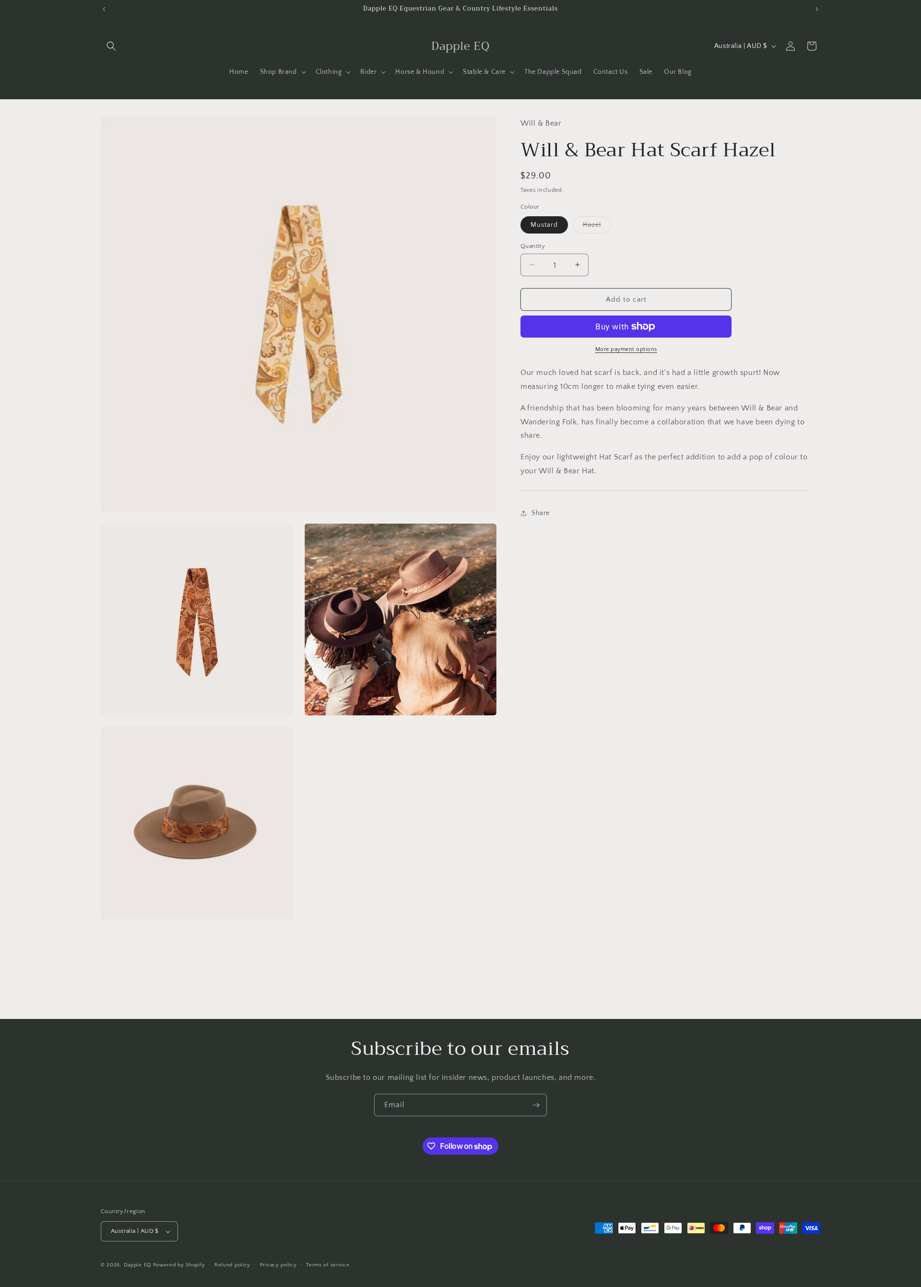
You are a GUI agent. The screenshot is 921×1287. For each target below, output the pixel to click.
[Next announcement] (816, 9)
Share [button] (540, 513)
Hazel (597, 226)
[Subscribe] (535, 1105)
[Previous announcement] (104, 9)
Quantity (532, 245)
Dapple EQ (137, 1265)
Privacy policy (278, 1265)
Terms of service (327, 1265)
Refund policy (232, 1265)
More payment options (626, 349)
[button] (111, 46)
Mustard (544, 224)
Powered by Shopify (179, 1265)
